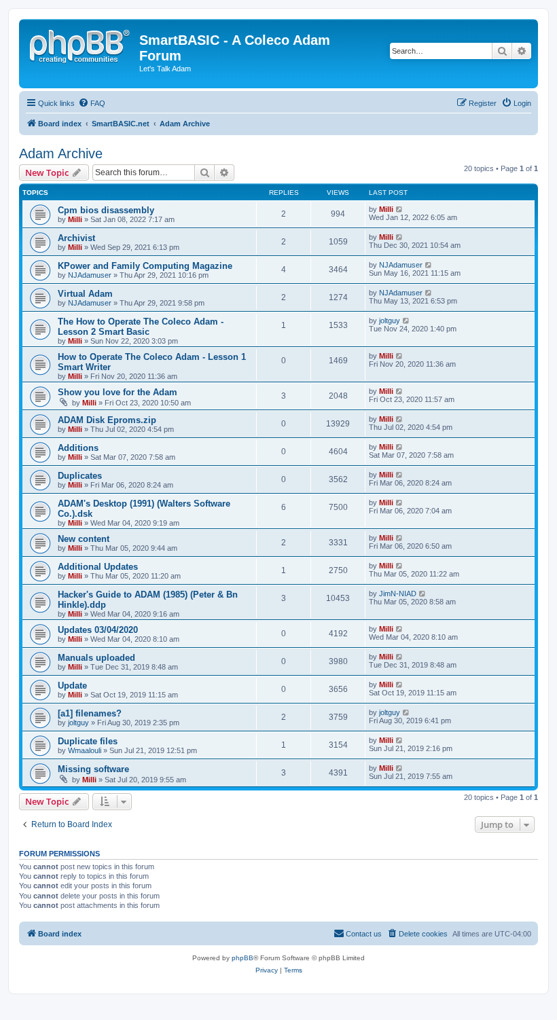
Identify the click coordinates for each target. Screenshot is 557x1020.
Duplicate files (88, 741)
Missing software (93, 769)
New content (83, 539)
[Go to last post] (399, 209)
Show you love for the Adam (117, 392)
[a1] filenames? (90, 713)
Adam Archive (61, 153)
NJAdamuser (89, 275)
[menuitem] (91, 103)
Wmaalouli (84, 750)
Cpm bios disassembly (106, 210)
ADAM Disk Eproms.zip (107, 420)
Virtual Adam (85, 294)
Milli (75, 219)
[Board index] (80, 44)
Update (72, 685)
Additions (78, 448)
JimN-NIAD (397, 593)
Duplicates (80, 476)
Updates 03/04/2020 (98, 630)
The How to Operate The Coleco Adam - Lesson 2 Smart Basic (140, 326)
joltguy (389, 320)
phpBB (242, 958)
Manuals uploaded (96, 658)
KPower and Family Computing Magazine (145, 266)
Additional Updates (98, 567)
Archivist (76, 238)
